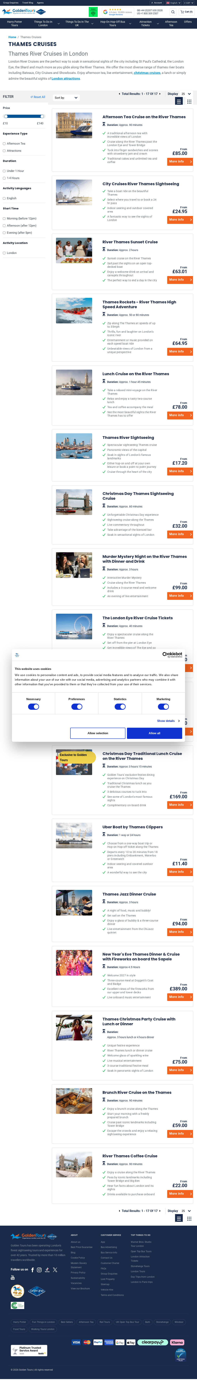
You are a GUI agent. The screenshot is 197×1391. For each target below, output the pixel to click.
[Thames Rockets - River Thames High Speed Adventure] (74, 328)
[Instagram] (39, 1269)
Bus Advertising (109, 1247)
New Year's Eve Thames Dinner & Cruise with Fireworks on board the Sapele (131, 976)
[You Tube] (13, 1277)
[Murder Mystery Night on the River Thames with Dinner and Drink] (74, 577)
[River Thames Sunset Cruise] (74, 262)
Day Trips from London (143, 1277)
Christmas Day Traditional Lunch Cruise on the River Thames (131, 780)
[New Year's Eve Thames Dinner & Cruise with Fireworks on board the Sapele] (74, 976)
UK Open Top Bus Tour (127, 1322)
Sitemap (105, 1284)
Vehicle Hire (107, 1289)
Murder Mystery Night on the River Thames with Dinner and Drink (131, 577)
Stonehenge (162, 1322)
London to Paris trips (142, 1282)
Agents (40, 3)
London (12, 253)
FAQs (103, 1268)
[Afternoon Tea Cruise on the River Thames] (74, 140)
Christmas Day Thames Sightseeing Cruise (131, 514)
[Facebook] (32, 1269)
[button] (14, 23)
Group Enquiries (10, 3)
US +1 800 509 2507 (147, 13)
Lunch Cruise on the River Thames (131, 395)
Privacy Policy (78, 1272)
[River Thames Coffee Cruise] (74, 1176)
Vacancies (76, 1283)
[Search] (173, 12)
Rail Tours (105, 1322)
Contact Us (106, 1257)
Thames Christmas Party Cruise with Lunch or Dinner (131, 1045)
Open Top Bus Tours (141, 1251)
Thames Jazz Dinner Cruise (131, 914)
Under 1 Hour (15, 171)
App (103, 1242)
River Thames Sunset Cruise (131, 262)
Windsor (179, 1322)
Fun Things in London (43, 1322)
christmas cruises (147, 73)
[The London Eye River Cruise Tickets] (74, 644)
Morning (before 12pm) (21, 218)
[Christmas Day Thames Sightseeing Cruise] (74, 514)
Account (158, 3)
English (11, 198)
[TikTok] (47, 1270)
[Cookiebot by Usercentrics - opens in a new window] (165, 655)
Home (12, 37)
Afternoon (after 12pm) (21, 225)
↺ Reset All (37, 97)
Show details (166, 720)
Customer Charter (110, 1263)
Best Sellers (67, 1322)
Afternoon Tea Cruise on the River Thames (131, 140)
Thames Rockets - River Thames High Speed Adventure (131, 328)
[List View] (179, 101)
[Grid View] (189, 101)
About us (75, 1242)
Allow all (154, 733)
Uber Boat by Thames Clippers (131, 850)
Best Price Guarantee (81, 1247)
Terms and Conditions (112, 1295)
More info (176, 161)
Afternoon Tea (16, 143)
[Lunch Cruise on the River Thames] (74, 395)
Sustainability (78, 1278)
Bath (147, 1322)
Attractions (14, 150)
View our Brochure (80, 1288)
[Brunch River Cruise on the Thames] (74, 1114)
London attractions (66, 78)
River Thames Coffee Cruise (131, 1176)
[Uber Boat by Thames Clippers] (74, 850)
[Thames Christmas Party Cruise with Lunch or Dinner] (74, 1045)
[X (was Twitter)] (55, 1269)
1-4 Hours (13, 178)
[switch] (76, 707)
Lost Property (108, 1279)
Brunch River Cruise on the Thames (131, 1114)
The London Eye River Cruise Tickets (131, 644)
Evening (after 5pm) (19, 232)
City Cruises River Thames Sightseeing (131, 202)
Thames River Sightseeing (131, 455)
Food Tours (19, 1329)
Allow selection (98, 733)
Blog (73, 1252)
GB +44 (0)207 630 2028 (150, 10)
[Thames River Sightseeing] (74, 455)
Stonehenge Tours (140, 1266)
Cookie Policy (78, 1257)
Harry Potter (19, 1322)
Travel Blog (27, 3)
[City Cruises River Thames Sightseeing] (74, 202)
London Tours (138, 1271)
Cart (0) (189, 11)
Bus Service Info (109, 1252)
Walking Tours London (42, 1329)
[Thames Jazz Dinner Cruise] (74, 914)
